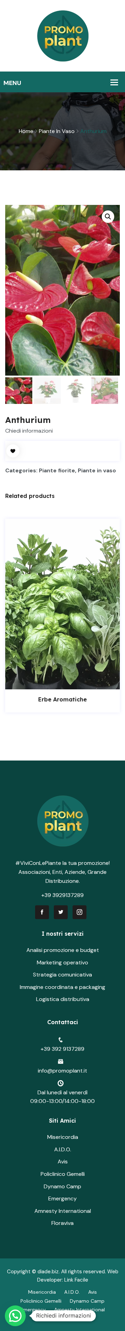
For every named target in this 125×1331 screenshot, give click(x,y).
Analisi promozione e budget (62, 950)
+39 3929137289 (62, 895)
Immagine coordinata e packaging (62, 987)
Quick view (70, 682)
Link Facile (76, 1279)
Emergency (62, 1198)
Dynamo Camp (62, 1186)
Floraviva (62, 1223)
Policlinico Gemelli (63, 1174)
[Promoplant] (62, 35)
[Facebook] (42, 912)
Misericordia (62, 1137)
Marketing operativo (62, 962)
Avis (63, 1161)
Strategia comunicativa (62, 974)
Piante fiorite (57, 470)
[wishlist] (12, 450)
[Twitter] (61, 912)
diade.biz (48, 1271)
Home (26, 131)
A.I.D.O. (62, 1149)
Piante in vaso (57, 131)
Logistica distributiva (62, 999)
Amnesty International (62, 1211)
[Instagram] (79, 912)
